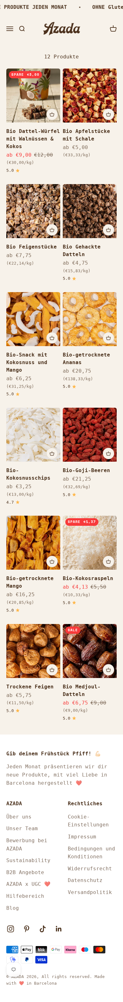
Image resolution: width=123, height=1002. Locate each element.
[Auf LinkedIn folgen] (59, 929)
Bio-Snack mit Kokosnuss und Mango (26, 362)
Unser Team (22, 828)
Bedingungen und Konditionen (91, 853)
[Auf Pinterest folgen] (26, 929)
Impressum (82, 837)
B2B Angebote (25, 872)
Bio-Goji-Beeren (86, 470)
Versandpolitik (90, 892)
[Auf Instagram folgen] (10, 929)
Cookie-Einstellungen (88, 821)
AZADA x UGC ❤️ (28, 884)
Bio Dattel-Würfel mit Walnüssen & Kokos (33, 138)
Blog (12, 908)
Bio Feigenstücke (31, 247)
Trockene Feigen (30, 687)
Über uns (19, 817)
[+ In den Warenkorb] (52, 114)
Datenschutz (85, 880)
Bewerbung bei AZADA (26, 844)
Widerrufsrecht (90, 869)
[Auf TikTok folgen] (42, 929)
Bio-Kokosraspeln (88, 578)
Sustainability (28, 860)
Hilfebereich (25, 896)
